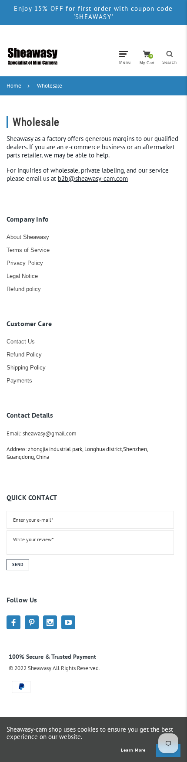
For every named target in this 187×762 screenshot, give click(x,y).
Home (14, 85)
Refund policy (24, 289)
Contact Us (21, 341)
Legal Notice (22, 276)
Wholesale (49, 85)
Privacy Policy (25, 263)
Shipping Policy (26, 367)
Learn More (133, 750)
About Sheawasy (28, 237)
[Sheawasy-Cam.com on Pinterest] (32, 622)
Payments (19, 380)
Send (17, 564)
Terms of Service (28, 250)
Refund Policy (24, 354)
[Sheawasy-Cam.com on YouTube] (68, 622)
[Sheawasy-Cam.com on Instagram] (50, 622)
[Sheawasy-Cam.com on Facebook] (13, 622)
